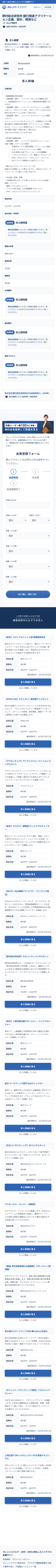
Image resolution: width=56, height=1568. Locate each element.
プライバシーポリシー (21, 1559)
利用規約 (6, 1559)
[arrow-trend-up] (4, 23)
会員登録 (47, 7)
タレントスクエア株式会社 (14, 1563)
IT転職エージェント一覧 (26, 1566)
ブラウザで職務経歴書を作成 (39, 1563)
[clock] (29, 55)
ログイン (33, 232)
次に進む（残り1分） (28, 594)
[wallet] (4, 26)
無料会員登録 (13, 229)
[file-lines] (7, 40)
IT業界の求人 (8, 1566)
